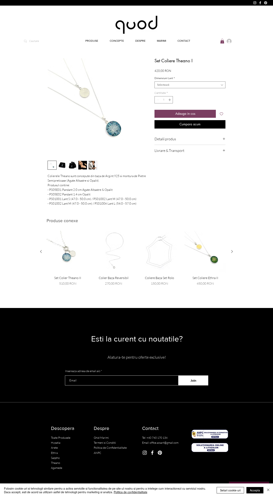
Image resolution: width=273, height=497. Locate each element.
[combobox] (189, 84)
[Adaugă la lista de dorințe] (221, 114)
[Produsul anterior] (41, 251)
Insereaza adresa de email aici (82, 371)
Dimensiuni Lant (164, 78)
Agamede (56, 467)
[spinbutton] (164, 99)
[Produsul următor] (232, 251)
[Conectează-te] (228, 41)
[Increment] (170, 99)
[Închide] (268, 490)
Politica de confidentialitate (130, 492)
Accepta (255, 490)
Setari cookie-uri (230, 490)
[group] (136, 258)
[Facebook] (260, 3)
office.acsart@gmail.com (164, 442)
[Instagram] (255, 3)
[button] (117, 41)
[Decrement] (157, 99)
